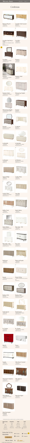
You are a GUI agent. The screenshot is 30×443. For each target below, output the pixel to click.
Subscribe (8, 437)
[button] (26, 1)
